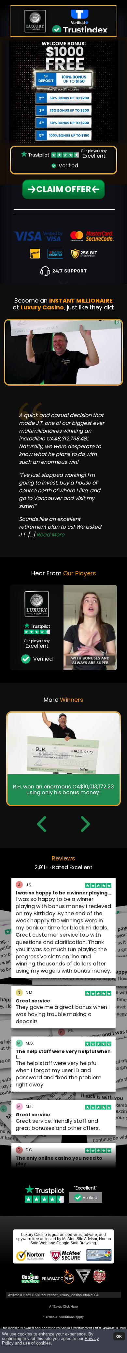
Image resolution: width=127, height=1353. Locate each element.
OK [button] (119, 1336)
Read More (85, 514)
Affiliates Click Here (63, 1306)
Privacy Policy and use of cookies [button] (50, 1341)
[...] (81, 514)
